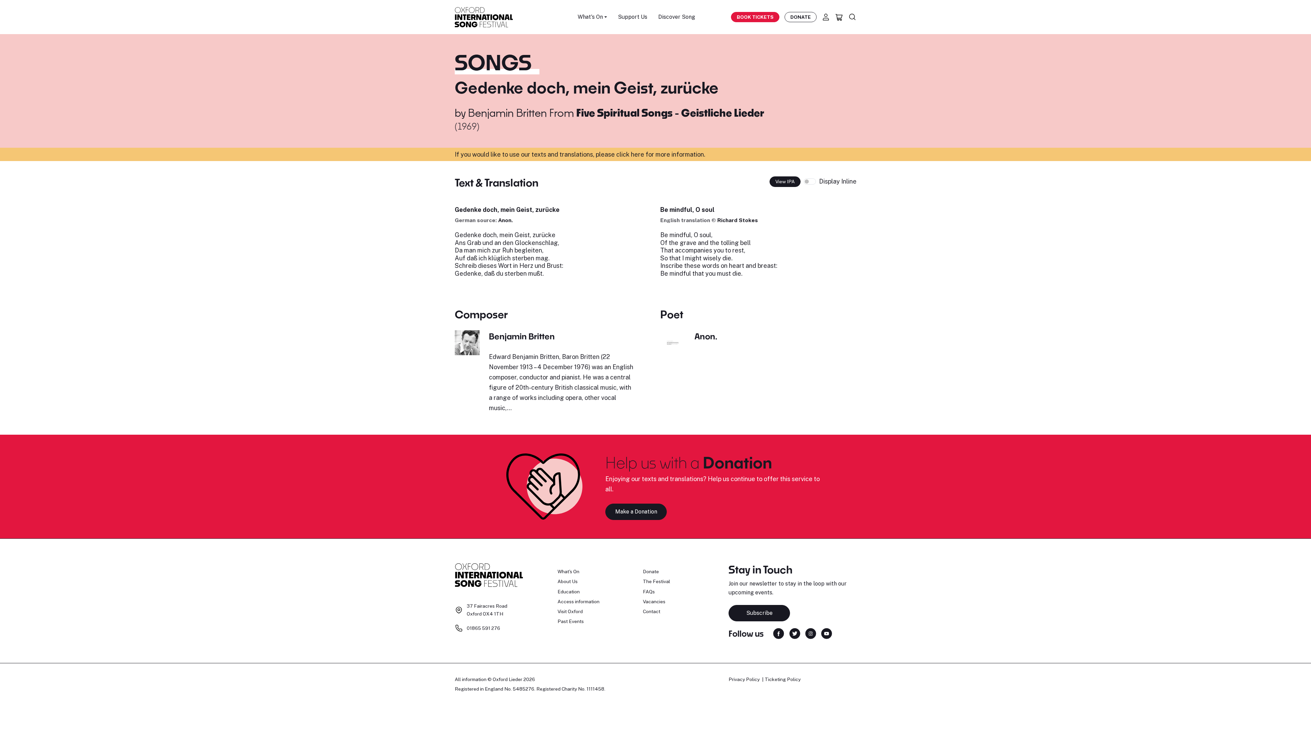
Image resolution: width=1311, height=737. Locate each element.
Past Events (571, 621)
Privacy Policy (744, 679)
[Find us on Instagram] (810, 633)
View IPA (785, 181)
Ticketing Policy (783, 679)
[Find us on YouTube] (826, 633)
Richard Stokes (737, 220)
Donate (800, 17)
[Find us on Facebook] (778, 633)
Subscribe (759, 613)
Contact (651, 611)
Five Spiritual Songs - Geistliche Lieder (670, 112)
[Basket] (839, 17)
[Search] (852, 17)
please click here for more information (650, 154)
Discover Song (676, 17)
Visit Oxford (570, 611)
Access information (579, 601)
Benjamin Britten (507, 112)
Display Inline (838, 181)
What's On (568, 571)
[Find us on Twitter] (794, 633)
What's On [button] (590, 17)
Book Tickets (755, 17)
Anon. (505, 220)
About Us (568, 581)
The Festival (656, 581)
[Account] (826, 17)
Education (569, 591)
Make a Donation (636, 511)
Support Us (632, 17)
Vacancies (654, 601)
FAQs (649, 591)
